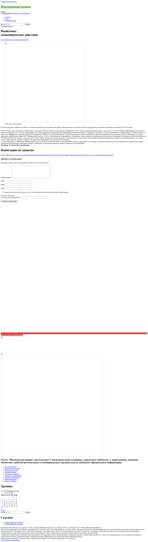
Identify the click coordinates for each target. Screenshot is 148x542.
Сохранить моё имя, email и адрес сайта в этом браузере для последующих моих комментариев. (36, 192)
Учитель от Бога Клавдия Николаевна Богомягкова (25, 155)
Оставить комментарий (21, 40)
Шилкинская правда (16, 6)
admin (10, 40)
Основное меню (6, 13)
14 (11, 502)
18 (4, 504)
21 (11, 504)
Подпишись (19, 522)
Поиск (3, 11)
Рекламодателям (10, 472)
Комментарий (6, 177)
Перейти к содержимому (20, 13)
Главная (7, 17)
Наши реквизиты (11, 479)
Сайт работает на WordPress (10, 540)
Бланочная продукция (12, 468)
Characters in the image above (10, 197)
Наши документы (11, 481)
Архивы (3, 491)
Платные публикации (12, 477)
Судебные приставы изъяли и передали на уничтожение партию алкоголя (82, 155)
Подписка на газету (11, 470)
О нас (7, 19)
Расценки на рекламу (12, 474)
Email (3, 185)
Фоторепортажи (10, 20)
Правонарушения (7, 26)
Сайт (2, 188)
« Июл (3, 510)
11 (4, 502)
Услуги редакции (11, 467)
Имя (2, 181)
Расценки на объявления (13, 476)
